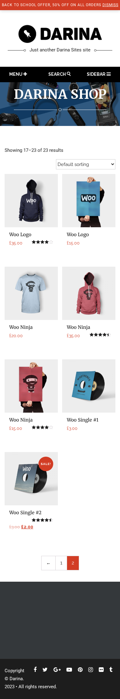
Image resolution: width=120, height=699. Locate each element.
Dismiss (110, 5)
